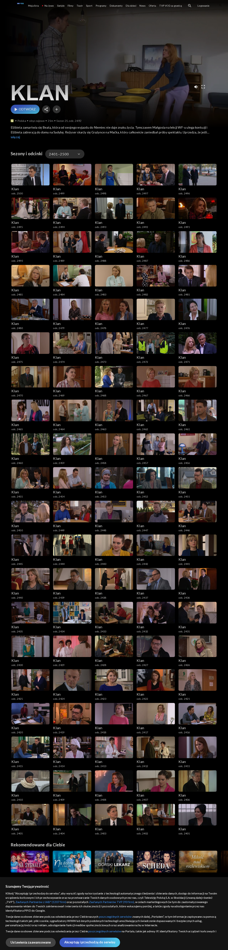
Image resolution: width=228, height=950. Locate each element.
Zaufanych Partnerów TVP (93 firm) (111, 902)
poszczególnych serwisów (115, 916)
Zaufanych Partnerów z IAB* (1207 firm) (40, 902)
